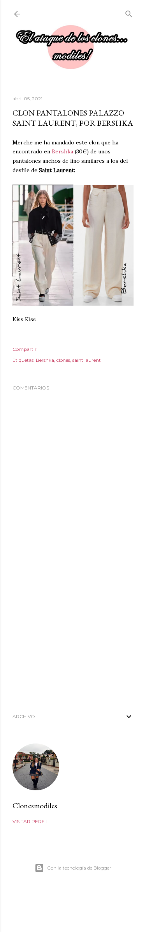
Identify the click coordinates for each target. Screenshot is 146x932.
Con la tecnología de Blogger (79, 868)
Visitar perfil (30, 821)
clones (63, 360)
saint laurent (86, 360)
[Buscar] (129, 12)
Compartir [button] (24, 349)
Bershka (62, 151)
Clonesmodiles (34, 805)
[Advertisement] (73, 640)
